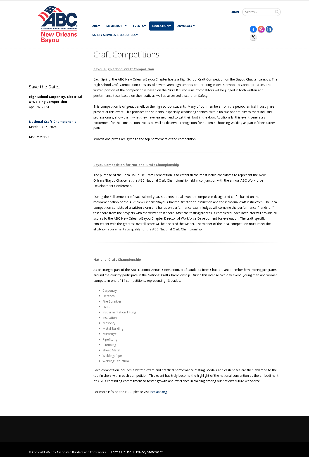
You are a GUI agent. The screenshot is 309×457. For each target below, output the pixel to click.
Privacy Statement (149, 452)
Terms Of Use (121, 452)
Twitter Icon (253, 37)
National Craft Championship (52, 121)
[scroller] (301, 451)
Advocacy (185, 26)
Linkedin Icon (269, 29)
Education (160, 26)
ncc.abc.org (158, 392)
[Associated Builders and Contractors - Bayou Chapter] (59, 24)
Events (138, 26)
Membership (115, 26)
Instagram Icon (261, 29)
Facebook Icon (253, 29)
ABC (95, 26)
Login (235, 12)
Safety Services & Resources (113, 35)
